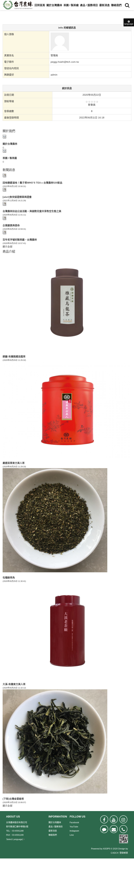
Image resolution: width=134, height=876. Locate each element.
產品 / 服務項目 (89, 5)
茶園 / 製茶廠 (71, 5)
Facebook (74, 822)
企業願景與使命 (11, 225)
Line (72, 835)
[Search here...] (127, 5)
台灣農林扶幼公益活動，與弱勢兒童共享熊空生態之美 (32, 211)
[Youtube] (114, 819)
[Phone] (123, 829)
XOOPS (106, 849)
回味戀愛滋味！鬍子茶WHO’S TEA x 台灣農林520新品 (32, 182)
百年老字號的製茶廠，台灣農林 (20, 239)
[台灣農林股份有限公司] (18, 5)
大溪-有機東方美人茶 (14, 684)
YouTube (74, 826)
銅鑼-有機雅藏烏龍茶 (14, 356)
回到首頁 (40, 5)
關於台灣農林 (54, 5)
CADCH (114, 853)
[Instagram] (123, 819)
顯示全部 (7, 246)
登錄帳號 (124, 853)
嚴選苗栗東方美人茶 (14, 463)
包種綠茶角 (9, 577)
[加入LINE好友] (104, 829)
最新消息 (104, 5)
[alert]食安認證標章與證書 (17, 197)
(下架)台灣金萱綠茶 (13, 798)
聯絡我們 (116, 5)
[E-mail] (114, 829)
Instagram (74, 831)
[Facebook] (104, 819)
